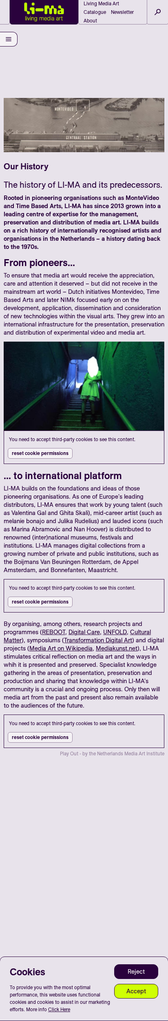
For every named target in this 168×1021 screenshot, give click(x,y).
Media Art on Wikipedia (61, 648)
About (90, 21)
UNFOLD (115, 632)
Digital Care (84, 632)
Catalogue (95, 12)
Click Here (59, 1009)
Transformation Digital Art (98, 640)
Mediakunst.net (116, 648)
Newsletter (122, 12)
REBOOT (53, 632)
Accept (136, 991)
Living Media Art (101, 3)
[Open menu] (9, 39)
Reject (136, 971)
